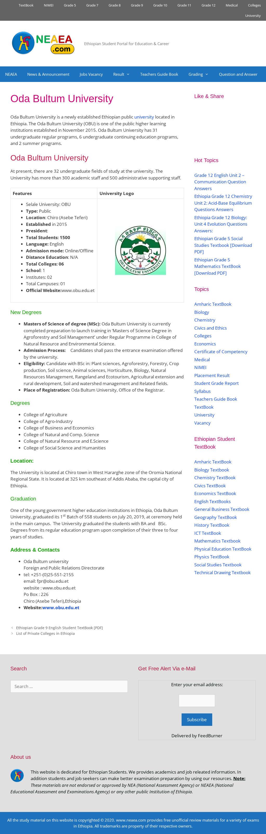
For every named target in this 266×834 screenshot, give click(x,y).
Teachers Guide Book (159, 74)
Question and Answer (238, 74)
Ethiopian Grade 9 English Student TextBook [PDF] (59, 627)
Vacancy (202, 423)
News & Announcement (48, 74)
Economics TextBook (215, 493)
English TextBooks (212, 501)
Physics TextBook (211, 557)
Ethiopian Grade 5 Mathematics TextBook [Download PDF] (217, 266)
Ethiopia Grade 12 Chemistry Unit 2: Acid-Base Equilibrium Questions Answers (223, 202)
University (253, 15)
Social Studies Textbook (218, 565)
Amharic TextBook (212, 304)
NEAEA (11, 74)
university (143, 117)
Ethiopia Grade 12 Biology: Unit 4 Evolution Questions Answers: (220, 224)
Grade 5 (70, 5)
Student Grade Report (216, 383)
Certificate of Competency (221, 352)
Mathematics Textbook (217, 541)
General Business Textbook (221, 509)
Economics (205, 344)
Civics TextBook (210, 486)
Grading (196, 74)
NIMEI (49, 5)
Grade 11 (184, 5)
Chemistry (205, 320)
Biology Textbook (211, 470)
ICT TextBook (207, 533)
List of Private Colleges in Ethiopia (45, 633)
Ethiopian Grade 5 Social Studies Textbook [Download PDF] (223, 245)
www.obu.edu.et (60, 607)
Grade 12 (208, 5)
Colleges (254, 5)
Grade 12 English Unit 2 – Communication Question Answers (220, 181)
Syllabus (202, 391)
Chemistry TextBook (215, 478)
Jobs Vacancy (91, 74)
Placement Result (212, 375)
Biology (201, 312)
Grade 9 (137, 5)
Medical (232, 5)
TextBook (26, 5)
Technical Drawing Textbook (222, 572)
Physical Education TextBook (222, 549)
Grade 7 (92, 5)
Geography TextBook (215, 517)
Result (118, 74)
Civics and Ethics (210, 328)
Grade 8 (115, 5)
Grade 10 (160, 5)
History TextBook (211, 525)
